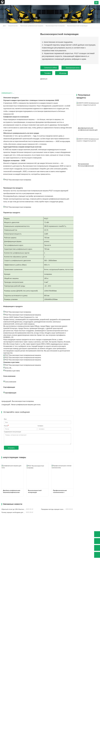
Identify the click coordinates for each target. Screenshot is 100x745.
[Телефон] (97, 541)
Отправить (11, 448)
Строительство (13, 25)
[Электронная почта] (97, 548)
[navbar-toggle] (96, 2)
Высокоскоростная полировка (55, 25)
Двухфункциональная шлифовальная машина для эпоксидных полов (88, 129)
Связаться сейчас (50, 67)
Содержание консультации (12, 431)
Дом (4, 25)
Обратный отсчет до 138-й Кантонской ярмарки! (13, 509)
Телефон (47, 73)
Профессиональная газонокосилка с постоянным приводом (61, 491)
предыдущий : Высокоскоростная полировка (17, 401)
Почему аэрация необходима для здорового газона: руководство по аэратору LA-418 (13, 512)
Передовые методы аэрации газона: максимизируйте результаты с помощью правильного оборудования (53, 509)
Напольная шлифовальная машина (31, 25)
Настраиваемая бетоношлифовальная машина (86, 165)
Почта (6, 426)
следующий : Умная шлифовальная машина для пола (20, 404)
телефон (40, 426)
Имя (5, 419)
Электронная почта (72, 68)
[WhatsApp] (97, 534)
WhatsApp (62, 73)
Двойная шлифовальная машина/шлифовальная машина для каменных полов (12, 491)
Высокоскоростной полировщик (35, 491)
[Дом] (2, 2)
